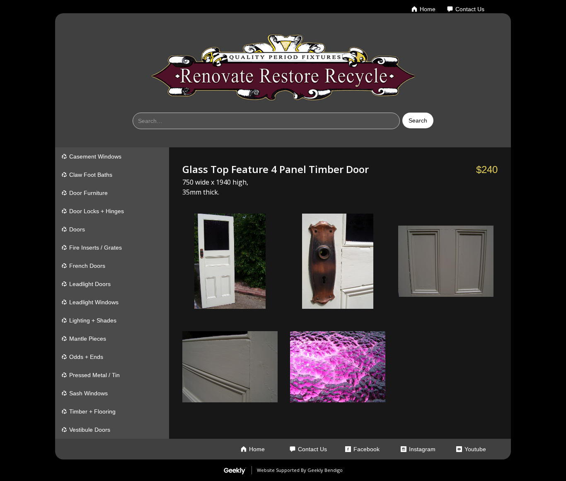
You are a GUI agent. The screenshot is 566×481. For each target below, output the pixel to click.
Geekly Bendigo (325, 470)
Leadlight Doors (90, 284)
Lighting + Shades (92, 320)
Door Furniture (88, 193)
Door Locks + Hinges (96, 211)
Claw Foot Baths (90, 174)
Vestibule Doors (89, 429)
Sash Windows (88, 393)
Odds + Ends (86, 357)
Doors (77, 229)
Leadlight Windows (94, 302)
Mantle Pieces (87, 338)
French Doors (87, 265)
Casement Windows (95, 156)
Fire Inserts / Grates (95, 247)
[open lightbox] (230, 261)
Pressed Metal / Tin (94, 375)
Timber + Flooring (92, 411)
